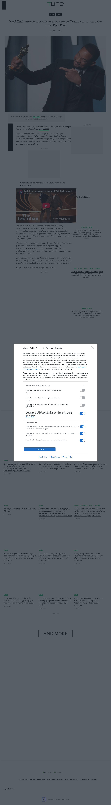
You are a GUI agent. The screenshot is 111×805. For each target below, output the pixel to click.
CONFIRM (40, 449)
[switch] (82, 390)
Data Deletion (43, 457)
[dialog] (55, 402)
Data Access (55, 457)
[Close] (93, 348)
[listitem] (55, 385)
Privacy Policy (68, 457)
